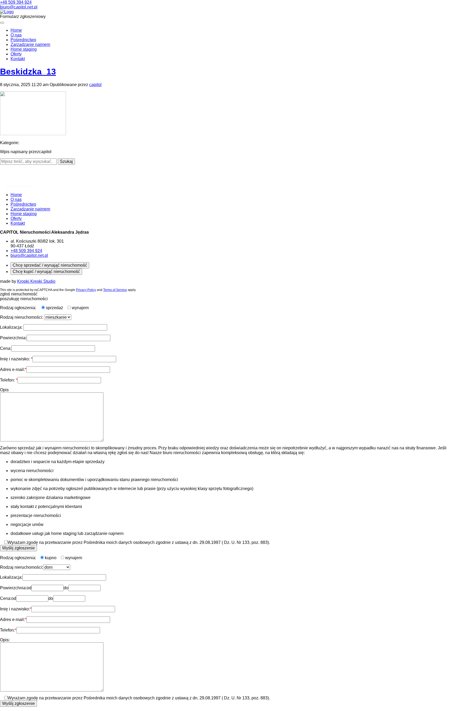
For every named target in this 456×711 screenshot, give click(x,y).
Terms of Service (115, 290)
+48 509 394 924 (16, 2)
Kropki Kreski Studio (36, 281)
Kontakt (18, 58)
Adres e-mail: (12, 369)
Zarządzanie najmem (30, 44)
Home (16, 30)
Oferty (16, 54)
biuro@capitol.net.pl (18, 7)
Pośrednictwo (23, 39)
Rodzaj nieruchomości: (22, 317)
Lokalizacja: (11, 327)
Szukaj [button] (66, 161)
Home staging (24, 49)
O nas (16, 35)
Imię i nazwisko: (15, 359)
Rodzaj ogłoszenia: (18, 307)
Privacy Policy (86, 290)
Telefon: (8, 380)
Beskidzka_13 (28, 71)
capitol (95, 84)
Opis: (5, 640)
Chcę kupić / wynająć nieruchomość (46, 271)
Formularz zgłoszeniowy (23, 16)
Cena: (5, 348)
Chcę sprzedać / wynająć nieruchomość (50, 265)
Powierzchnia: (13, 338)
